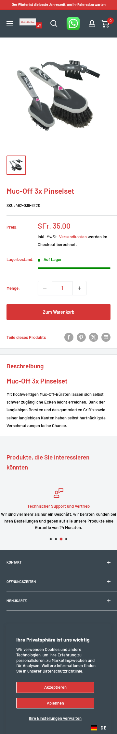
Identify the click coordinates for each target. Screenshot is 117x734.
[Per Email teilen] (105, 337)
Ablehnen (55, 703)
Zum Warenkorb (58, 312)
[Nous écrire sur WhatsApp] (73, 23)
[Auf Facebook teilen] (68, 337)
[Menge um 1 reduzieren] (45, 288)
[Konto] (92, 23)
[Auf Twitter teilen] (93, 337)
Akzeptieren (55, 687)
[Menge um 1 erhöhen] (79, 288)
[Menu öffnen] (9, 23)
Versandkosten (73, 236)
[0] (105, 23)
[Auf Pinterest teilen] (81, 337)
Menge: (13, 288)
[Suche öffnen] (54, 23)
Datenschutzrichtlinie (62, 671)
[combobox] (98, 728)
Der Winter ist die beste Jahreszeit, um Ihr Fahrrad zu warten (59, 4)
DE (103, 728)
